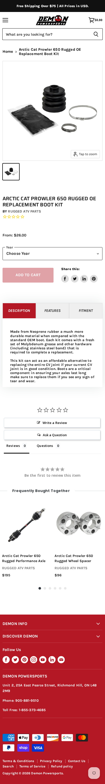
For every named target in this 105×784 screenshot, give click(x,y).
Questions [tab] (45, 445)
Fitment (86, 310)
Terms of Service (32, 766)
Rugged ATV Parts (24, 211)
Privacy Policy (51, 761)
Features (52, 310)
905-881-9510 (27, 700)
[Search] (96, 34)
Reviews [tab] (13, 445)
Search (8, 766)
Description (19, 310)
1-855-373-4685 (32, 710)
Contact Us (76, 761)
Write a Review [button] (55, 422)
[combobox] (45, 34)
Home (8, 51)
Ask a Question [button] (55, 435)
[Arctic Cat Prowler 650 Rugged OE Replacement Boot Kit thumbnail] (11, 172)
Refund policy (62, 766)
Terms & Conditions (18, 761)
